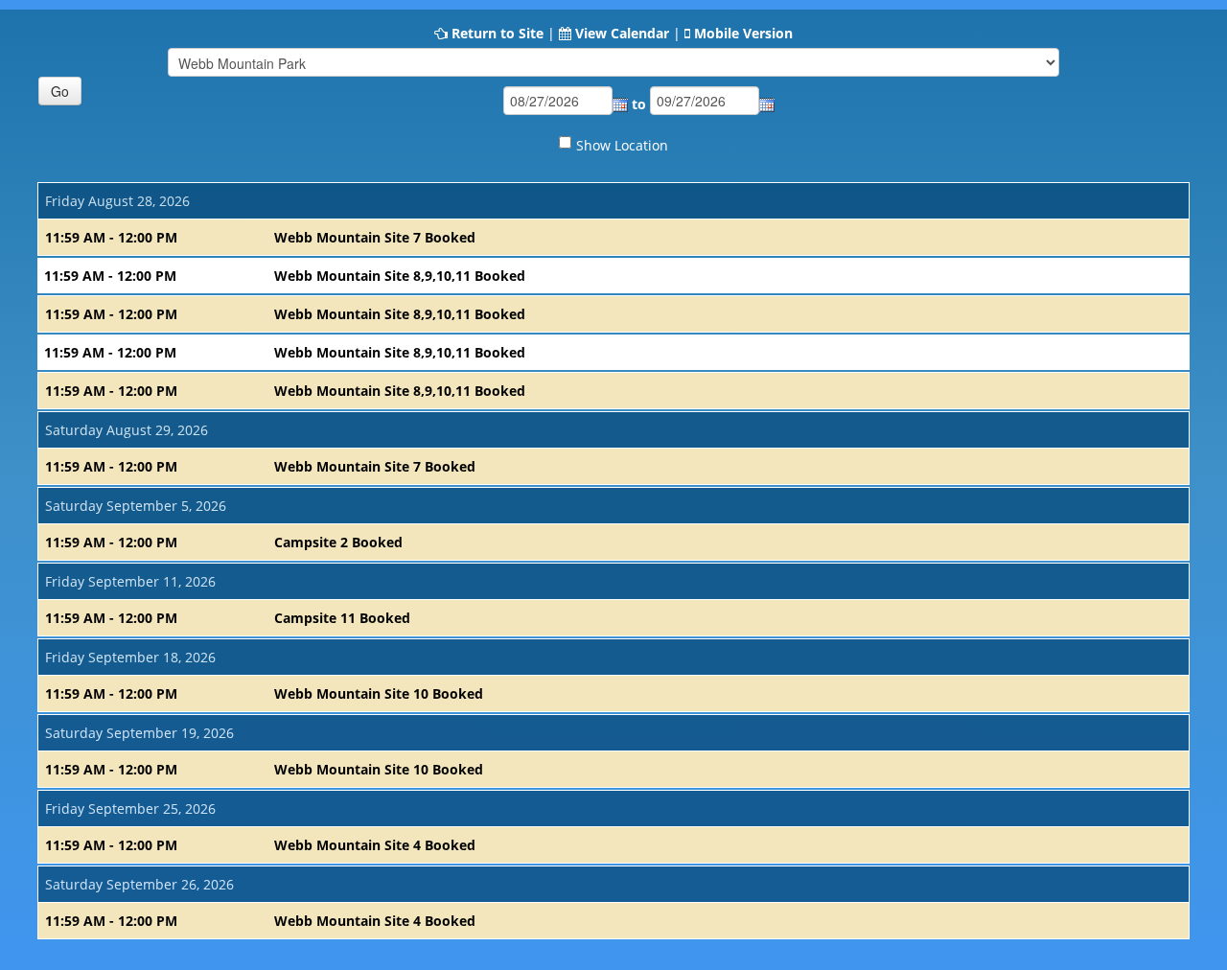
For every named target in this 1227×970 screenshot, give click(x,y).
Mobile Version (743, 33)
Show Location (622, 145)
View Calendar (622, 33)
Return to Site (497, 33)
